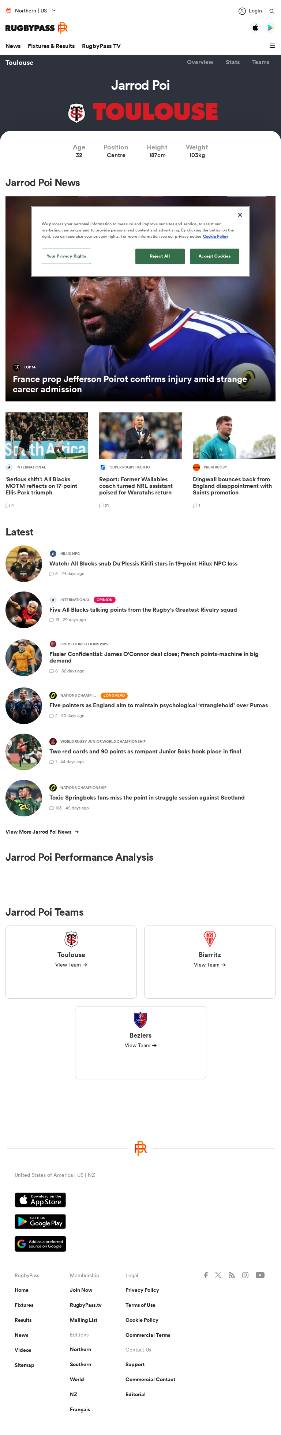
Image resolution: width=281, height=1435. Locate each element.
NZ (73, 1394)
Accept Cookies (215, 256)
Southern (80, 1364)
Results (23, 1320)
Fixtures (24, 1305)
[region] (140, 241)
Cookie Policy (141, 1320)
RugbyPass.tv (86, 1305)
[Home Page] (36, 28)
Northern (80, 1349)
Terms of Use (140, 1305)
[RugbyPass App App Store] (140, 1201)
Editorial (135, 1394)
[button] (273, 46)
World (77, 1379)
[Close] (240, 215)
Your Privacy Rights (66, 256)
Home (22, 1290)
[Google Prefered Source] (140, 1245)
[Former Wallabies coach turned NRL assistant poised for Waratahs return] (140, 461)
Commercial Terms (147, 1335)
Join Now (81, 1290)
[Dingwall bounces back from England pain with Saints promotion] (234, 461)
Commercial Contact (150, 1379)
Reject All (160, 256)
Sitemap (24, 1365)
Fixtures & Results (51, 46)
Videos (23, 1350)
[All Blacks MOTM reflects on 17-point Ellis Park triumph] (46, 461)
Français (80, 1409)
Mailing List (83, 1320)
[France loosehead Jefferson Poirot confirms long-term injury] (140, 299)
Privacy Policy (142, 1290)
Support (135, 1364)
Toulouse (19, 62)
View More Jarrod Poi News (38, 831)
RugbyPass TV (101, 46)
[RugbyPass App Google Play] (140, 1222)
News (12, 46)
